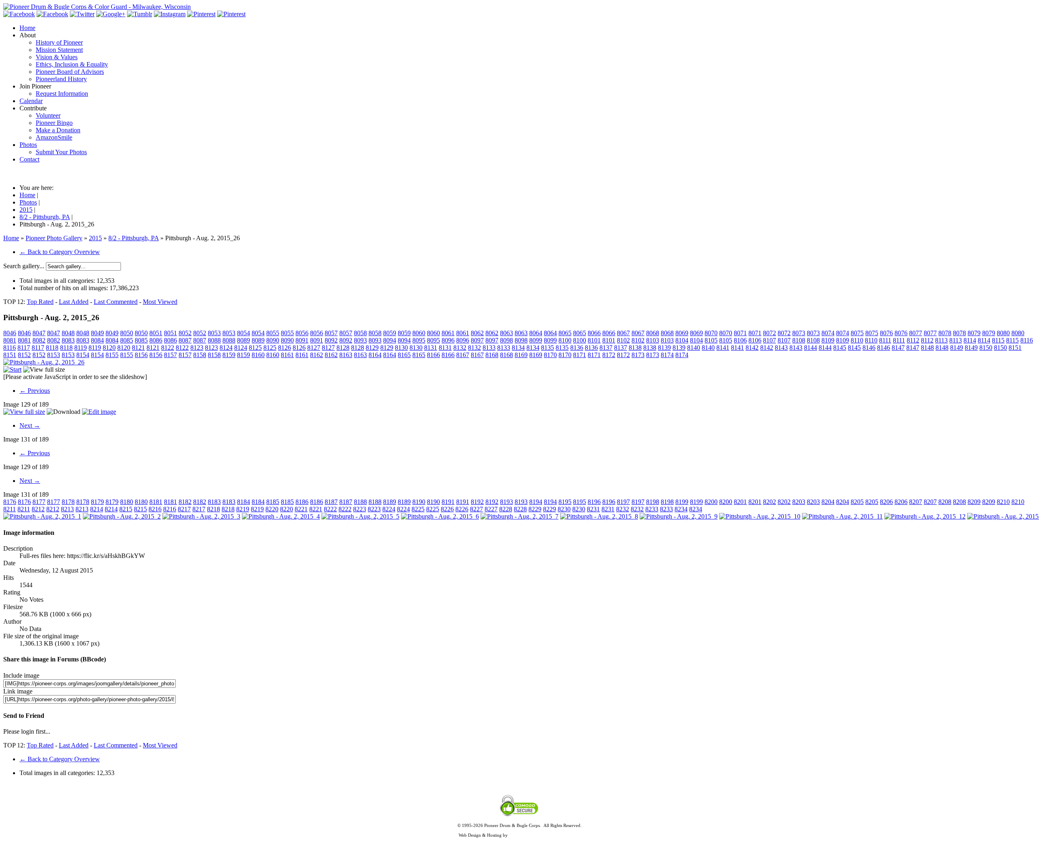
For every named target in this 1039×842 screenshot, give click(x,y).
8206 (886, 501)
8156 (141, 354)
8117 (23, 347)
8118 (52, 347)
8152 (24, 354)
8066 (594, 332)
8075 (857, 332)
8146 (868, 347)
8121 (138, 347)
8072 (769, 332)
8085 (126, 340)
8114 (970, 340)
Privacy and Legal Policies (519, 830)
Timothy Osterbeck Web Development (545, 835)
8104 (681, 340)
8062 (477, 332)
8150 (985, 347)
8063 (506, 332)
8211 (9, 509)
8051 (155, 332)
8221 (301, 509)
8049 (97, 332)
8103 (652, 340)
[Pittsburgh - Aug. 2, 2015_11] (842, 516)
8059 (389, 332)
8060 (418, 332)
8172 (608, 354)
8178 (68, 501)
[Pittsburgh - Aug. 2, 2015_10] (759, 516)
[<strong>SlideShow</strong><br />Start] (12, 369)
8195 (564, 501)
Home (11, 238)
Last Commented (116, 301)
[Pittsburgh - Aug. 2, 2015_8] (599, 516)
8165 (404, 354)
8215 (125, 509)
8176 (9, 501)
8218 (213, 509)
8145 (839, 347)
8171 (579, 354)
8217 (184, 509)
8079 (974, 332)
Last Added (73, 301)
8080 (1003, 332)
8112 (913, 340)
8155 (112, 354)
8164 (375, 354)
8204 (827, 501)
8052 (185, 332)
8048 (68, 332)
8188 (360, 501)
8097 (477, 340)
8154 (82, 354)
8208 (944, 501)
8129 (372, 347)
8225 (418, 509)
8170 (550, 354)
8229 (534, 509)
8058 (360, 332)
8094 (389, 340)
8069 (681, 332)
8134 (518, 347)
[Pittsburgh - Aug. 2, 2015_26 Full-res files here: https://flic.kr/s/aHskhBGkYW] (43, 362)
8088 (214, 340)
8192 (477, 501)
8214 (96, 509)
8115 (998, 340)
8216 (155, 509)
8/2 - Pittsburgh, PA (133, 238)
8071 (740, 332)
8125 (255, 347)
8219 (242, 509)
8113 (941, 340)
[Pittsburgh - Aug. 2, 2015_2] (122, 516)
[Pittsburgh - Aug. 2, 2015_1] (42, 516)
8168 (491, 354)
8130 (401, 347)
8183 (214, 501)
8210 (1003, 501)
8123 (196, 347)
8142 (752, 347)
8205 (857, 501)
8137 (605, 347)
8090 (272, 340)
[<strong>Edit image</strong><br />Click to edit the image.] (99, 411)
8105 (711, 340)
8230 (564, 509)
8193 (506, 501)
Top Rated (40, 301)
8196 (594, 501)
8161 (287, 354)
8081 (9, 340)
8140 (693, 347)
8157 (170, 354)
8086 (155, 340)
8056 (301, 332)
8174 (667, 354)
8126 (284, 347)
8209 (974, 501)
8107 (769, 340)
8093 (360, 340)
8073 (798, 332)
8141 (722, 347)
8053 (214, 332)
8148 (927, 347)
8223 (359, 509)
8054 (243, 332)
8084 (97, 340)
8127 (313, 347)
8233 (651, 509)
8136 (576, 347)
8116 (1026, 340)
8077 (915, 332)
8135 (547, 347)
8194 (535, 501)
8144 (810, 347)
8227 (476, 509)
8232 (622, 509)
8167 (462, 354)
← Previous (34, 390)
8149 (956, 347)
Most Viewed (160, 301)
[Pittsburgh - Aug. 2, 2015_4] (281, 516)
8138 (635, 347)
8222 (330, 509)
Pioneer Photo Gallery (54, 238)
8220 (271, 509)
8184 (243, 501)
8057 (331, 332)
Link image (17, 691)
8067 (623, 332)
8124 (226, 347)
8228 (505, 509)
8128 (342, 347)
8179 (97, 501)
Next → (29, 425)
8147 (898, 347)
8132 (459, 347)
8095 (418, 340)
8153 (53, 354)
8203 (798, 501)
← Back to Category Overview (59, 251)
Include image (21, 675)
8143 (781, 347)
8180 (126, 501)
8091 (301, 340)
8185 (272, 501)
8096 (448, 340)
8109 (827, 340)
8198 (652, 501)
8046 (9, 332)
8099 (535, 340)
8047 (38, 332)
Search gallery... (23, 266)
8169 (521, 354)
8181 (155, 501)
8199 (681, 501)
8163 (345, 354)
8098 (506, 340)
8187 (331, 501)
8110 (857, 340)
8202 (769, 501)
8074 (827, 332)
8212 (38, 509)
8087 (185, 340)
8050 (126, 332)
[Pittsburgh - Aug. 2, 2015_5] (360, 516)
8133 (489, 347)
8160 (258, 354)
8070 (711, 332)
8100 (564, 340)
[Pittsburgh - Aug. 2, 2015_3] (201, 516)
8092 (331, 340)
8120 (109, 347)
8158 (199, 354)
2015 (95, 238)
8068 (652, 332)
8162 (316, 354)
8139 (664, 347)
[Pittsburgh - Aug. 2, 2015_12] (925, 516)
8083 (68, 340)
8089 (243, 340)
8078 (944, 332)
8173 (638, 354)
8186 (301, 501)
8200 (711, 501)
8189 (389, 501)
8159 (228, 354)
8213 (67, 509)
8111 (885, 340)
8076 (886, 332)
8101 (594, 340)
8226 (447, 509)
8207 (915, 501)
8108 (798, 340)
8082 (38, 340)
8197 (623, 501)
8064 (535, 332)
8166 (433, 354)
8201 (740, 501)
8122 (167, 347)
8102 (623, 340)
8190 (418, 501)
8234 (681, 509)
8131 (430, 347)
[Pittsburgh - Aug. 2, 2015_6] (440, 516)
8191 (448, 501)
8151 (1015, 347)
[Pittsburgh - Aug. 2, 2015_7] (519, 516)
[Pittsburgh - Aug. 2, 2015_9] (679, 516)
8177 (38, 501)
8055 (272, 332)
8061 (448, 332)
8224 (388, 509)
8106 (740, 340)
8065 (564, 332)
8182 (185, 501)
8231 (593, 509)
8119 (80, 347)
